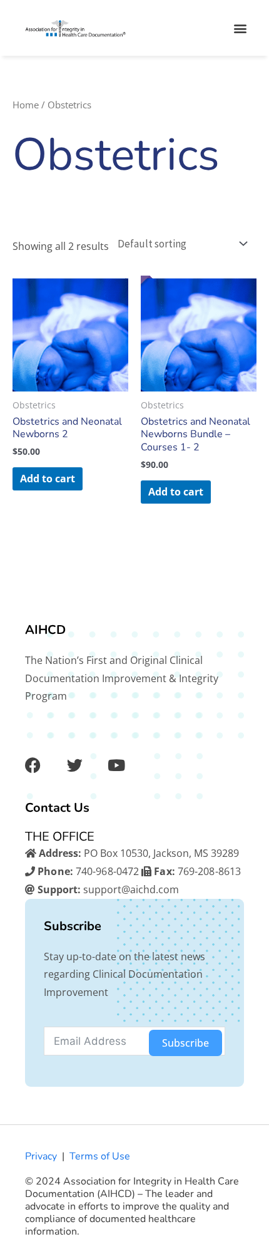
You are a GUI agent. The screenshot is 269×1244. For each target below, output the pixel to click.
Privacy (41, 1156)
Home (26, 104)
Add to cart (47, 478)
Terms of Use (99, 1156)
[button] (240, 28)
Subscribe (185, 1043)
